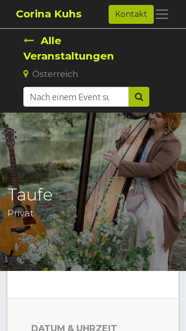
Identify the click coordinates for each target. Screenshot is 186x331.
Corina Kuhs (49, 13)
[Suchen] (138, 97)
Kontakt (131, 14)
